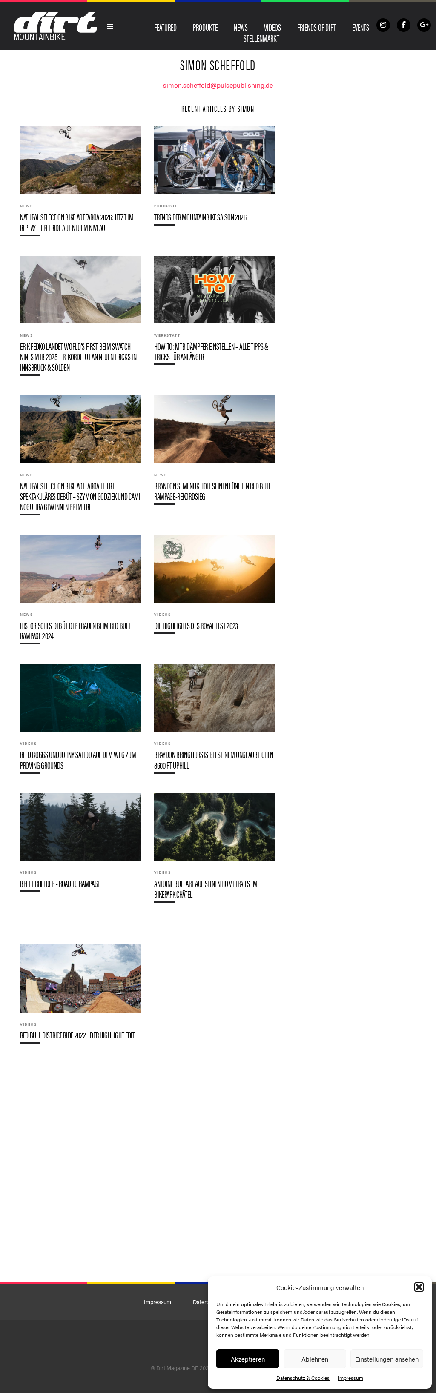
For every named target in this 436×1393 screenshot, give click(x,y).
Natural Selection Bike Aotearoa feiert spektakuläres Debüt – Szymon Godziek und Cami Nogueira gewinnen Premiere (80, 458)
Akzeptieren (248, 1358)
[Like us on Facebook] (403, 25)
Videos (272, 27)
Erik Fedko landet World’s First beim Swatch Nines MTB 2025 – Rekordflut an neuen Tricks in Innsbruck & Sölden (80, 319)
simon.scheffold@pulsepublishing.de (218, 85)
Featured (165, 27)
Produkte (205, 27)
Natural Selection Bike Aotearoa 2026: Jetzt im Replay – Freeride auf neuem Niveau (80, 184)
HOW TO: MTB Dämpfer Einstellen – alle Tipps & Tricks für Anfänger (214, 314)
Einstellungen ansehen (387, 1358)
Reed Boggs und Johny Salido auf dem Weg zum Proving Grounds (80, 722)
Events (360, 27)
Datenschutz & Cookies (303, 1378)
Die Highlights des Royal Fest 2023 (214, 588)
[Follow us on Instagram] (383, 25)
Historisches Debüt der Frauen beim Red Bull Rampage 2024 (80, 593)
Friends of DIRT (316, 27)
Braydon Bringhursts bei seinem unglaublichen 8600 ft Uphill (214, 722)
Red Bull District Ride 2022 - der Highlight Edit (80, 997)
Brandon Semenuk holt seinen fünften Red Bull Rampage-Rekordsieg (214, 453)
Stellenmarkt (261, 38)
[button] (419, 1287)
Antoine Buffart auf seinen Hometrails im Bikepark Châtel (214, 851)
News (241, 27)
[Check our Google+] (424, 25)
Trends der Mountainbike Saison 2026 (214, 179)
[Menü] (110, 26)
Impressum (350, 1378)
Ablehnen (314, 1358)
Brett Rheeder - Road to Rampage (80, 846)
